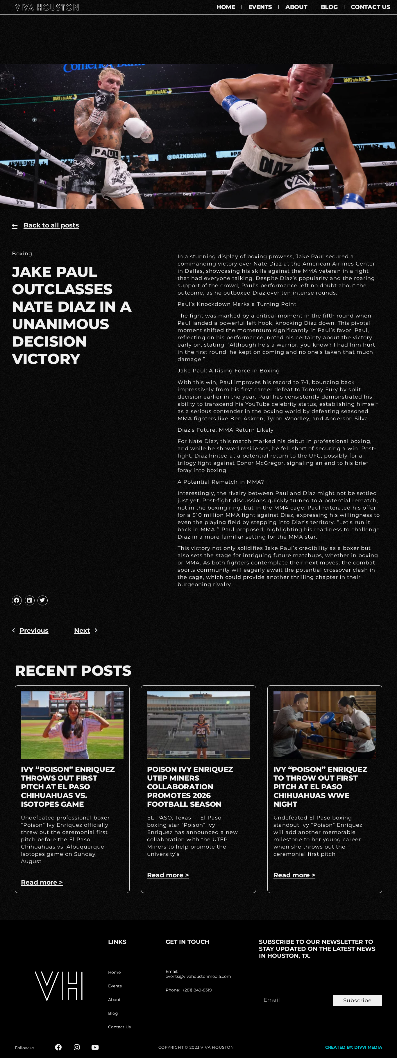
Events (260, 6)
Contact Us (370, 6)
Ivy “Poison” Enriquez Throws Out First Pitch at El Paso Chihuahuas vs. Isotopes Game (68, 786)
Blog (329, 6)
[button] (17, 600)
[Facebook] (58, 1047)
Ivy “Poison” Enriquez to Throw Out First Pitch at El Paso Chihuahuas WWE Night (320, 786)
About (296, 6)
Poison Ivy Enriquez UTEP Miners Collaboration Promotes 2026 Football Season (190, 786)
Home (226, 6)
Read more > (42, 882)
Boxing (22, 253)
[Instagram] (76, 1047)
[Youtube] (95, 1047)
